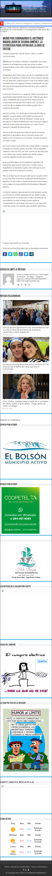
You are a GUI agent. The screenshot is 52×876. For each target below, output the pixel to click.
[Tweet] (10, 254)
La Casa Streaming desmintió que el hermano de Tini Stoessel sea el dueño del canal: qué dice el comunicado (26, 366)
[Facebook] (23, 869)
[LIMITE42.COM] (26, 8)
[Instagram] (26, 869)
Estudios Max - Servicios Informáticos (33, 867)
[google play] (28, 869)
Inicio (4, 28)
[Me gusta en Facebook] (21, 254)
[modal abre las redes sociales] (31, 254)
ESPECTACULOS (13, 28)
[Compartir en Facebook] (5, 254)
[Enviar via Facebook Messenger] (26, 254)
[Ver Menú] (3, 7)
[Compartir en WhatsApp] (15, 254)
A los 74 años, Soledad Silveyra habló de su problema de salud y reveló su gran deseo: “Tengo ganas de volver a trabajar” (25, 403)
